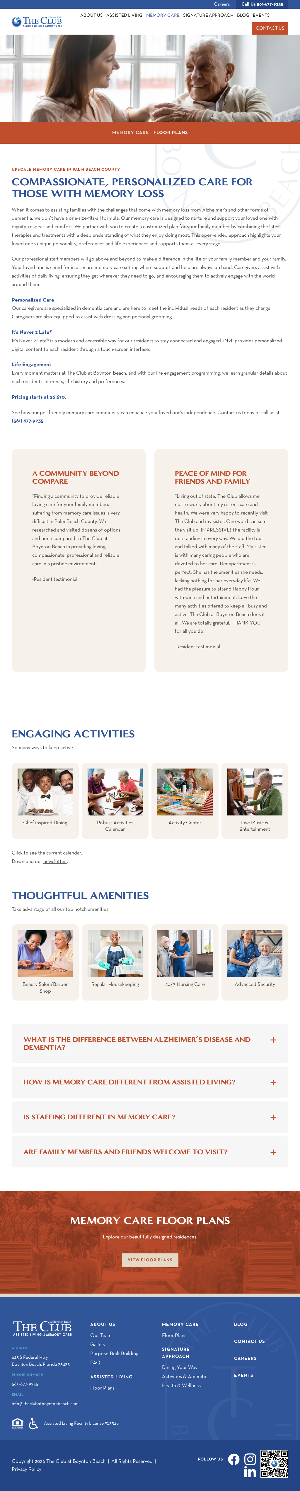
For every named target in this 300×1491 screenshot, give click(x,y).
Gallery (97, 1344)
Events (261, 15)
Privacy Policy (26, 1469)
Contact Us (270, 28)
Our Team (101, 1335)
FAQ (95, 1362)
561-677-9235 (262, 4)
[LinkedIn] (248, 1471)
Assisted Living (124, 15)
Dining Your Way (179, 1367)
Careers (222, 4)
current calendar (63, 853)
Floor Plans (171, 133)
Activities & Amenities (185, 1376)
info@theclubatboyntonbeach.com (45, 1404)
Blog (243, 15)
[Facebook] (232, 1459)
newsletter (55, 861)
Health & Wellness (181, 1385)
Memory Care (163, 15)
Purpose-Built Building (114, 1353)
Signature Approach (208, 15)
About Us (91, 15)
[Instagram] (248, 1459)
